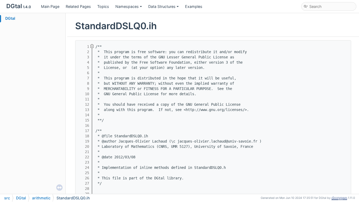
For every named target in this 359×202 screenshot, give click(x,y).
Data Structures (162, 6)
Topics (103, 6)
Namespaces (127, 6)
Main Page (50, 6)
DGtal (10, 18)
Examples (193, 6)
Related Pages (78, 6)
